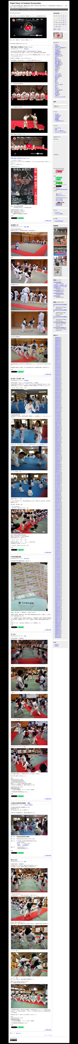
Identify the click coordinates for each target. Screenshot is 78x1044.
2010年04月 (57, 597)
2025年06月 (57, 353)
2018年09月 (57, 460)
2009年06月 (57, 611)
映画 (56, 83)
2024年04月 (57, 371)
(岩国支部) (26, 380)
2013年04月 (57, 548)
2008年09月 (57, 623)
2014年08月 (57, 527)
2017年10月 (57, 475)
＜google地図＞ (25, 845)
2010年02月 (57, 600)
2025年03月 (57, 358)
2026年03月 (57, 341)
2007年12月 (57, 634)
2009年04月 (57, 614)
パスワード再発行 (59, 213)
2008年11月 (57, 621)
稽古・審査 (26, 226)
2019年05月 (57, 449)
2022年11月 (57, 393)
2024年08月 (57, 367)
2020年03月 (57, 435)
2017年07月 (57, 479)
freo (16, 1038)
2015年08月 (57, 510)
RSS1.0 (56, 644)
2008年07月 (57, 626)
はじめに (29, 9)
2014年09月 (57, 525)
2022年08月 (57, 397)
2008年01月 (57, 633)
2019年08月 (57, 445)
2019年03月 (57, 452)
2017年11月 (57, 473)
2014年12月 (57, 521)
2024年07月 (57, 368)
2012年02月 (57, 567)
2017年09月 (57, 476)
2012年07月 (57, 561)
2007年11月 (57, 636)
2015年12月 (57, 505)
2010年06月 (57, 595)
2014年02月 (57, 535)
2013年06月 (57, 546)
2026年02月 (57, 343)
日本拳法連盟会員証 (16, 556)
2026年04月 (57, 340)
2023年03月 (57, 388)
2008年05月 (57, 627)
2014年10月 (57, 524)
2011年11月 (57, 571)
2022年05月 (57, 401)
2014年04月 (57, 532)
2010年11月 (57, 588)
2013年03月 (57, 550)
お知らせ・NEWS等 (28, 804)
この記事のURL (47, 220)
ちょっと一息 (58, 84)
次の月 (59, 29)
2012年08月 (57, 559)
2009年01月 (57, 618)
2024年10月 (57, 364)
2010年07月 (57, 593)
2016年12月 (57, 488)
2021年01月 (57, 422)
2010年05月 (57, 596)
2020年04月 (57, 434)
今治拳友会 (57, 116)
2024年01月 (57, 375)
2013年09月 (57, 542)
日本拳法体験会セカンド (58, 290)
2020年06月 (57, 431)
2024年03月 (57, 373)
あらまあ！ (14, 634)
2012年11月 (57, 555)
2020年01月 (57, 438)
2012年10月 (57, 557)
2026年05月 (57, 338)
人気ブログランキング (60, 195)
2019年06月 (57, 448)
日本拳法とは (58, 55)
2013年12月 (57, 537)
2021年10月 (57, 411)
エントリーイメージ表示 (60, 132)
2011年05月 (57, 580)
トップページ (23, 9)
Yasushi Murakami (59, 220)
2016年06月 (57, 497)
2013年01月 (57, 552)
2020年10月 (57, 426)
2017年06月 (57, 480)
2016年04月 (57, 499)
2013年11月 (57, 539)
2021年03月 (57, 419)
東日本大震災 (58, 89)
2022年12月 (57, 392)
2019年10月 (57, 442)
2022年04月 (57, 403)
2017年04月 (57, 483)
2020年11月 (57, 424)
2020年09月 (57, 427)
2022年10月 (57, 394)
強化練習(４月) (15, 225)
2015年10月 (57, 507)
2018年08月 (57, 461)
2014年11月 (57, 522)
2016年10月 (57, 491)
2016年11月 (57, 490)
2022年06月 (57, 400)
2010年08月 (57, 592)
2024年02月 (57, 374)
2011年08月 (57, 576)
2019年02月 (57, 453)
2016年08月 (57, 494)
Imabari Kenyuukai (15, 9)
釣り (56, 87)
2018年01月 (57, 471)
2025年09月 (57, 349)
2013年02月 (57, 551)
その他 (56, 91)
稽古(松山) (26, 48)
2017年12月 (57, 472)
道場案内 (57, 118)
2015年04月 (57, 516)
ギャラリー (57, 212)
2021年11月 (57, 409)
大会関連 (57, 65)
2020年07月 (57, 430)
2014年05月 (57, 531)
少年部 (56, 68)
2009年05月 (57, 612)
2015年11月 (57, 506)
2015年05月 (57, 514)
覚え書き (57, 94)
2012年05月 (57, 563)
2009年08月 (57, 608)
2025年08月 (57, 351)
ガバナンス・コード (59, 96)
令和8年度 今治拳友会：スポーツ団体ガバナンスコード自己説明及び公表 (60, 286)
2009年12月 (57, 603)
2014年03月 (57, 533)
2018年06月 (57, 464)
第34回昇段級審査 (57, 282)
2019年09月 (57, 443)
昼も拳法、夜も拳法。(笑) (17, 378)
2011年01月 (57, 585)
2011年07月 (57, 577)
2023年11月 (57, 378)
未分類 (56, 92)
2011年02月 (57, 584)
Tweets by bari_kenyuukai (61, 189)
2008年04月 (57, 629)
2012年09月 (57, 558)
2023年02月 (57, 389)
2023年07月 (57, 382)
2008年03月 (57, 630)
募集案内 (57, 119)
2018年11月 (57, 457)
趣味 (56, 79)
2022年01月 (57, 407)
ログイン (34, 9)
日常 (56, 88)
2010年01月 (57, 601)
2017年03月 (57, 484)
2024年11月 (57, 363)
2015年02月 (57, 518)
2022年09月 (57, 396)
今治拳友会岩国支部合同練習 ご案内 (20, 803)
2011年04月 (57, 581)
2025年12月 (57, 345)
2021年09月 (57, 412)
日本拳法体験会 (56, 295)
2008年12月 (57, 619)
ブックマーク (58, 127)
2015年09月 (57, 509)
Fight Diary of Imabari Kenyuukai (25, 3)
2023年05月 (57, 385)
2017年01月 (57, 487)
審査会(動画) (58, 64)
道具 (56, 70)
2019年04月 (57, 450)
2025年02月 (57, 359)
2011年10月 (57, 573)
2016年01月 (57, 503)
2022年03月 (57, 404)
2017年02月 (57, 486)
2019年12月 (57, 439)
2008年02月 (57, 631)
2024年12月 (57, 362)
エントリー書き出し (59, 130)
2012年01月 (57, 569)
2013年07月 (57, 544)
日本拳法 (57, 46)
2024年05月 (57, 370)
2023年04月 (57, 386)
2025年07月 (57, 352)
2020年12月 (57, 423)
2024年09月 (57, 366)
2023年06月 (57, 383)
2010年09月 (57, 591)
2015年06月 (57, 513)
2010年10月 (57, 589)
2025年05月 (57, 355)
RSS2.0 (56, 645)
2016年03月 (57, 501)
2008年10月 (57, 622)
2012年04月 (57, 565)
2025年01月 (57, 360)
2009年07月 (57, 610)
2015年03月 (57, 517)
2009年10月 (57, 606)
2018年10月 (57, 458)
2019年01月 (57, 454)
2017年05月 (57, 482)
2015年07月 (57, 512)
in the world (57, 75)
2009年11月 (57, 604)
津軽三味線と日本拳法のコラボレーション (22, 47)
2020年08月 (57, 428)
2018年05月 (57, 465)
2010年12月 (57, 586)
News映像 (57, 51)
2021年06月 (57, 415)
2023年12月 (57, 377)
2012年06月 (57, 562)
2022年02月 (57, 405)
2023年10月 (57, 379)
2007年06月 (57, 637)
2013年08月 (57, 543)
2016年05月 (57, 498)
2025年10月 (57, 348)
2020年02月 (57, 437)
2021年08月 (57, 413)
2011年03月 (57, 582)
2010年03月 (57, 599)
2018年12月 (57, 456)
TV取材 (56, 50)
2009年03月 (57, 615)
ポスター (57, 73)
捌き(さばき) (14, 859)
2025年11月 (57, 347)
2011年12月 (57, 570)
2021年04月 (57, 418)
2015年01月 (57, 520)
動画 (56, 69)
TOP (56, 45)
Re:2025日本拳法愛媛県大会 (59, 322)
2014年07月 (57, 528)
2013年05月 (57, 547)
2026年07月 (57, 337)
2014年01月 (57, 536)
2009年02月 (57, 616)
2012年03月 (57, 566)
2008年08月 (57, 625)
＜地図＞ (19, 845)
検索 (56, 129)
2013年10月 (57, 540)
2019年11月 (57, 441)
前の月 (54, 29)
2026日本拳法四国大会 (58, 293)
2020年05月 (57, 433)
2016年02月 (57, 502)
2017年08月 (57, 478)
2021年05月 (57, 416)
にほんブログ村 (59, 200)
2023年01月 (57, 390)
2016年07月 (57, 495)
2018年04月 (57, 467)
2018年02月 (57, 469)
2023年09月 (57, 381)
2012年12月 (57, 554)
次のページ (18, 1033)
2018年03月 (57, 468)
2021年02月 (57, 420)
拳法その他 (26, 558)
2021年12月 (57, 408)
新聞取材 (57, 53)
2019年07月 (57, 446)
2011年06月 (57, 578)
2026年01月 (57, 344)
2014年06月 (57, 529)
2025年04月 (57, 356)
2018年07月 (57, 463)
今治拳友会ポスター (59, 120)
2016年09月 (57, 492)
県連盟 (56, 66)
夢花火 (56, 77)
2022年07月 (57, 398)
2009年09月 (57, 607)
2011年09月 (57, 574)
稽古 (25, 861)
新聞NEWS (57, 54)
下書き (56, 95)
